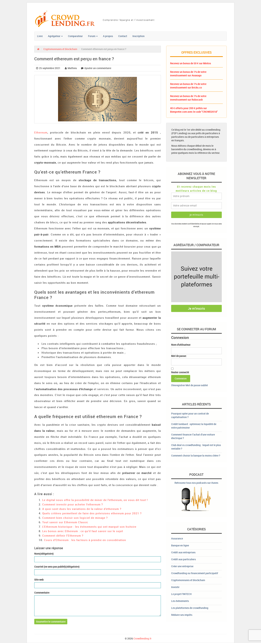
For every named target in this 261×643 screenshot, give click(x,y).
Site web (39, 579)
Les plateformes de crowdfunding (189, 608)
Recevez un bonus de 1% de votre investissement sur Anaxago (188, 73)
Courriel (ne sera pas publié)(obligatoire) (57, 566)
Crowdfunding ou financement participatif (194, 573)
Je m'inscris (196, 308)
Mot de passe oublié (197, 385)
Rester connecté (180, 372)
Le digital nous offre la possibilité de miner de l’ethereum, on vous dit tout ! (95, 500)
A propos (108, 36)
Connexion (181, 378)
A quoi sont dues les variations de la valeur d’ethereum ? (81, 509)
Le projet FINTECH (181, 594)
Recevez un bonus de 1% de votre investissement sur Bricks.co (188, 85)
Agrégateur (54, 36)
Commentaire (41, 592)
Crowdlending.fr (142, 638)
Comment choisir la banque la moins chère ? (195, 455)
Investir (175, 587)
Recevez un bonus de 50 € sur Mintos (190, 63)
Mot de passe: (179, 356)
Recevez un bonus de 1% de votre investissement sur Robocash (188, 97)
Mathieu (72, 68)
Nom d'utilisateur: (181, 344)
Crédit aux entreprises (183, 552)
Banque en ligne (180, 545)
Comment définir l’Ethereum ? (62, 535)
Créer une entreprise (182, 566)
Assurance (177, 538)
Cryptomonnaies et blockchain (60, 49)
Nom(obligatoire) (44, 553)
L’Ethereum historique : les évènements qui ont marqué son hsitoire (89, 526)
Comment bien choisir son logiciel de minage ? (75, 517)
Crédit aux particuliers (183, 559)
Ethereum (40, 132)
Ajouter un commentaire (97, 68)
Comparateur (75, 36)
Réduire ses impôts (181, 614)
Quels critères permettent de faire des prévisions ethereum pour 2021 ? (92, 513)
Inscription (138, 36)
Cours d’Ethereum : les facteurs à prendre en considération (85, 540)
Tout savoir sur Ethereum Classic (65, 522)
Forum (92, 36)
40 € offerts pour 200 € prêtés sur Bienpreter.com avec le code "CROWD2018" (194, 109)
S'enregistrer (178, 385)
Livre (40, 36)
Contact (122, 36)
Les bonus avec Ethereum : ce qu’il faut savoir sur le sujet (82, 531)
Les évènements (180, 601)
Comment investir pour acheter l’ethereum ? (72, 504)
